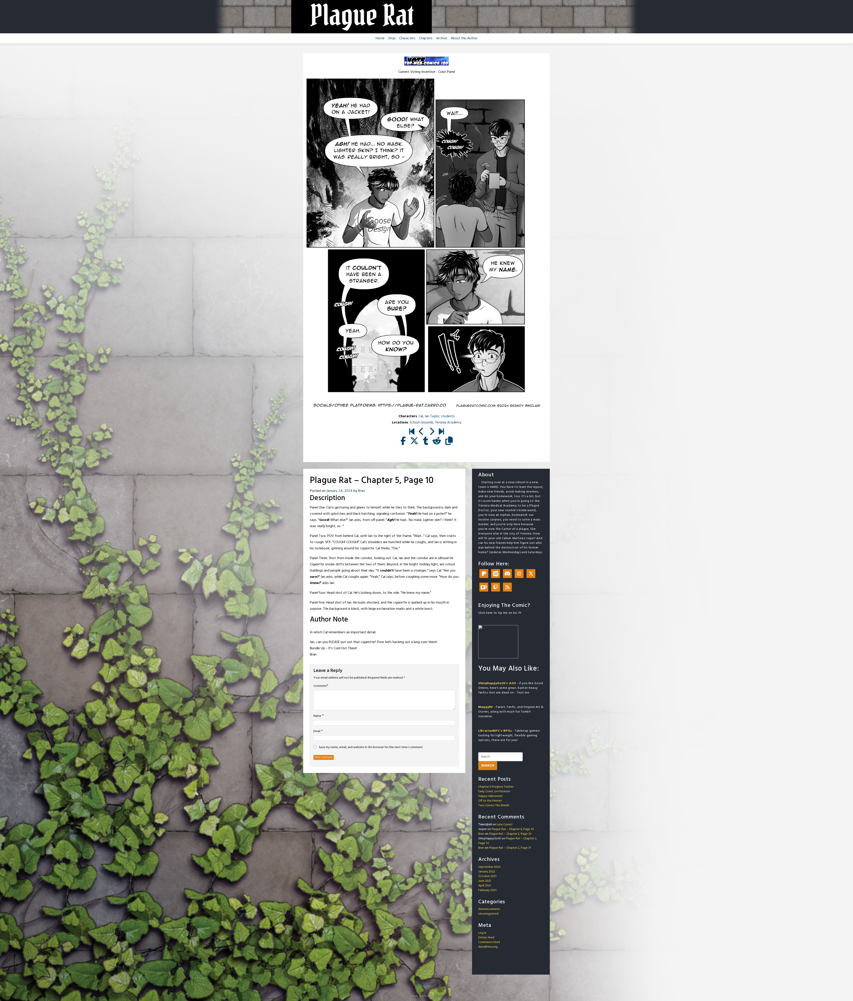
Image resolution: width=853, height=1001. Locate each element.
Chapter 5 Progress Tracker (496, 786)
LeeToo (438, 996)
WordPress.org (488, 946)
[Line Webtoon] (495, 574)
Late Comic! (504, 824)
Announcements (489, 909)
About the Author (464, 38)
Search (487, 766)
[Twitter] (530, 574)
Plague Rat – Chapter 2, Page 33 (510, 833)
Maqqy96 (485, 707)
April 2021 (484, 885)
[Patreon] (483, 574)
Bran (361, 491)
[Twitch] (495, 587)
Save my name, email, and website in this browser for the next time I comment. (371, 747)
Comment (320, 686)
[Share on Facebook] (403, 441)
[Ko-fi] (483, 587)
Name (317, 716)
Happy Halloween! (490, 796)
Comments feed (489, 942)
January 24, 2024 (339, 491)
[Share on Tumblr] (425, 441)
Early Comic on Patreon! (494, 791)
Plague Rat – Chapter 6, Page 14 (513, 829)
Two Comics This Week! (493, 805)
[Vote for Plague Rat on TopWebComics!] (426, 61)
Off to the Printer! (490, 800)
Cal (421, 416)
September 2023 (489, 867)
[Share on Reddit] (436, 441)
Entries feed (486, 937)
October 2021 (487, 876)
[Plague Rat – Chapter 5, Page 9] (421, 432)
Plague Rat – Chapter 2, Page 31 (510, 847)
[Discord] (507, 574)
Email (316, 731)
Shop (392, 38)
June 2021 (484, 881)
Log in (482, 932)
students (448, 416)
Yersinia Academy (448, 422)
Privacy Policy (426, 984)
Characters (407, 38)
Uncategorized (488, 913)
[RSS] (507, 587)
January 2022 (486, 871)
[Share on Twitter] (414, 441)
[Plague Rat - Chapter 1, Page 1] (411, 432)
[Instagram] (519, 574)
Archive (441, 38)
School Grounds (421, 422)
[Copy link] (449, 441)
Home (380, 38)
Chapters (425, 38)
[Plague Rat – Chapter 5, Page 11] (431, 432)
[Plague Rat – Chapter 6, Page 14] (441, 432)
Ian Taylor (432, 416)
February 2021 (487, 890)
